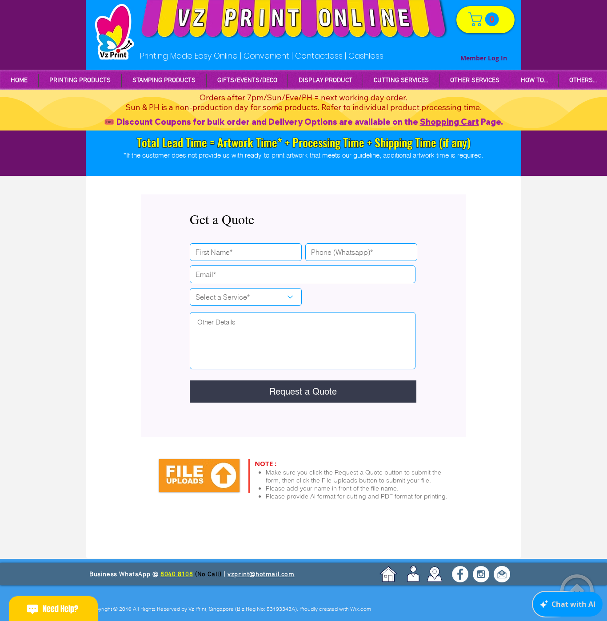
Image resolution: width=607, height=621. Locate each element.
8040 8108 (176, 574)
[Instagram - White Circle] (481, 574)
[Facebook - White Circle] (460, 574)
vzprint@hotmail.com (261, 574)
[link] (485, 19)
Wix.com (360, 608)
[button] (164, 80)
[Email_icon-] (502, 574)
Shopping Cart (449, 122)
